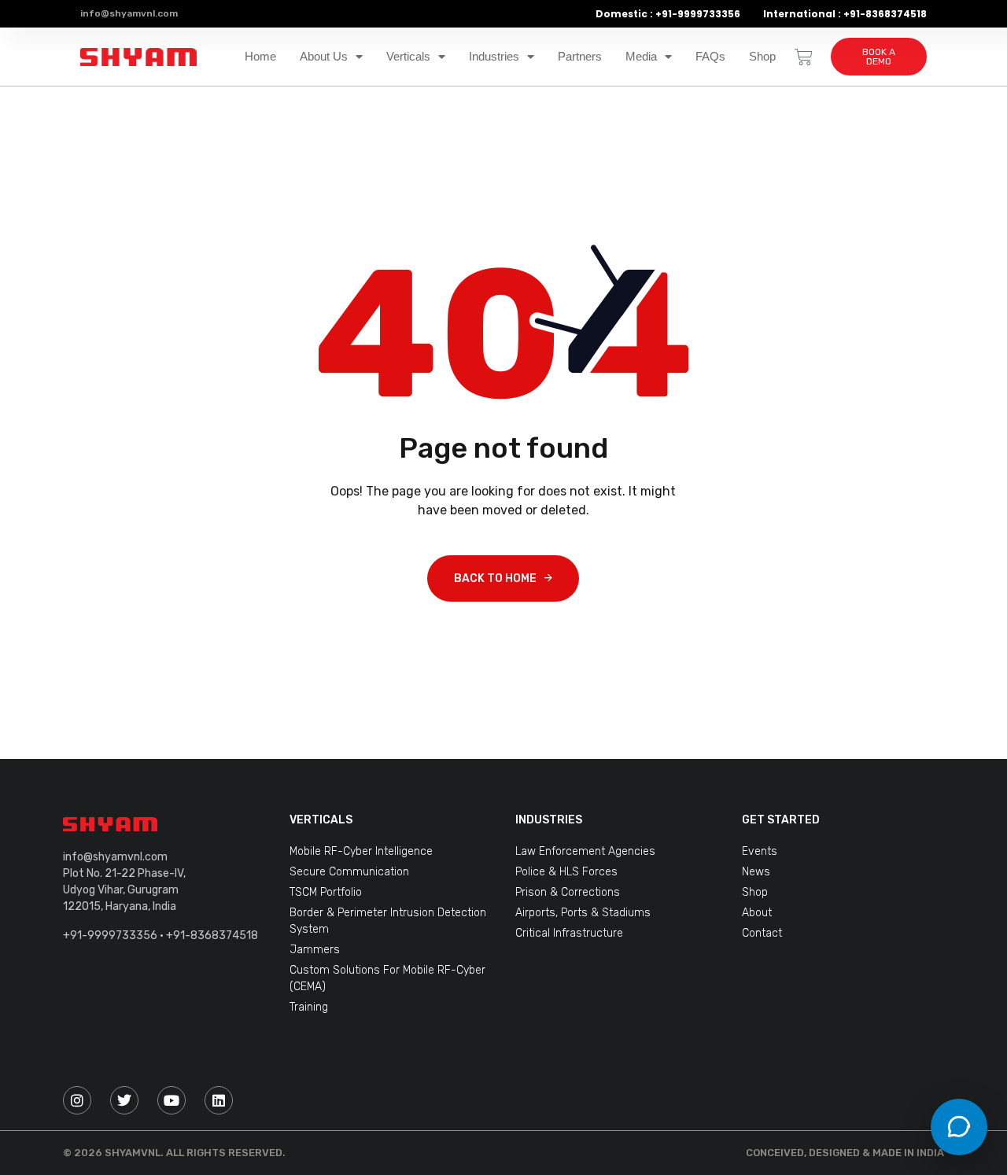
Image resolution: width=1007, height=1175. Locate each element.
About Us (324, 56)
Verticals (408, 56)
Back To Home (495, 578)
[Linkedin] (219, 1100)
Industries (494, 56)
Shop (762, 56)
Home (260, 56)
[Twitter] (124, 1100)
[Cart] (804, 57)
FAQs (710, 56)
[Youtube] (171, 1100)
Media (641, 56)
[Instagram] (77, 1100)
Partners (580, 56)
